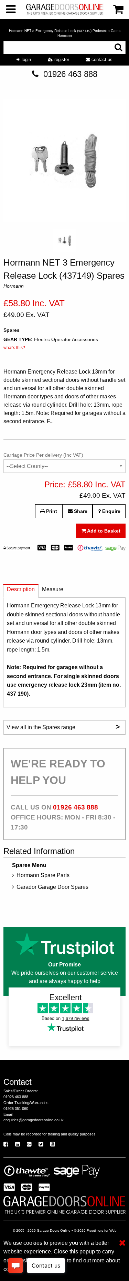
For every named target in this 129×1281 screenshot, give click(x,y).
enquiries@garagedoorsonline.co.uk (33, 1120)
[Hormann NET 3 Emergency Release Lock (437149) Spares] (64, 162)
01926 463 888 (70, 74)
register (61, 59)
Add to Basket (103, 531)
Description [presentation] (21, 589)
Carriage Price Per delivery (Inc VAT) (43, 455)
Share (80, 511)
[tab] (21, 591)
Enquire (110, 511)
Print (51, 511)
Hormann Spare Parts (43, 875)
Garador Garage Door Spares (52, 887)
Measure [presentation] (52, 589)
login (25, 59)
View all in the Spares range (63, 727)
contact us (101, 59)
